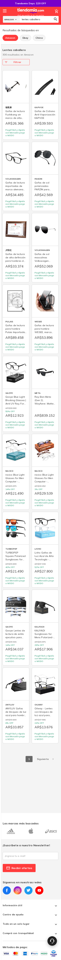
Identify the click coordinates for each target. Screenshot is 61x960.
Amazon (10, 37)
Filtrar (17, 62)
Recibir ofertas (22, 868)
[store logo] (30, 15)
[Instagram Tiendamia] (18, 890)
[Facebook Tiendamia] (7, 890)
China (39, 37)
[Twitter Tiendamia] (28, 890)
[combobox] (39, 19)
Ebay (25, 37)
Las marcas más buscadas (21, 823)
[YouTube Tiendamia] (39, 890)
